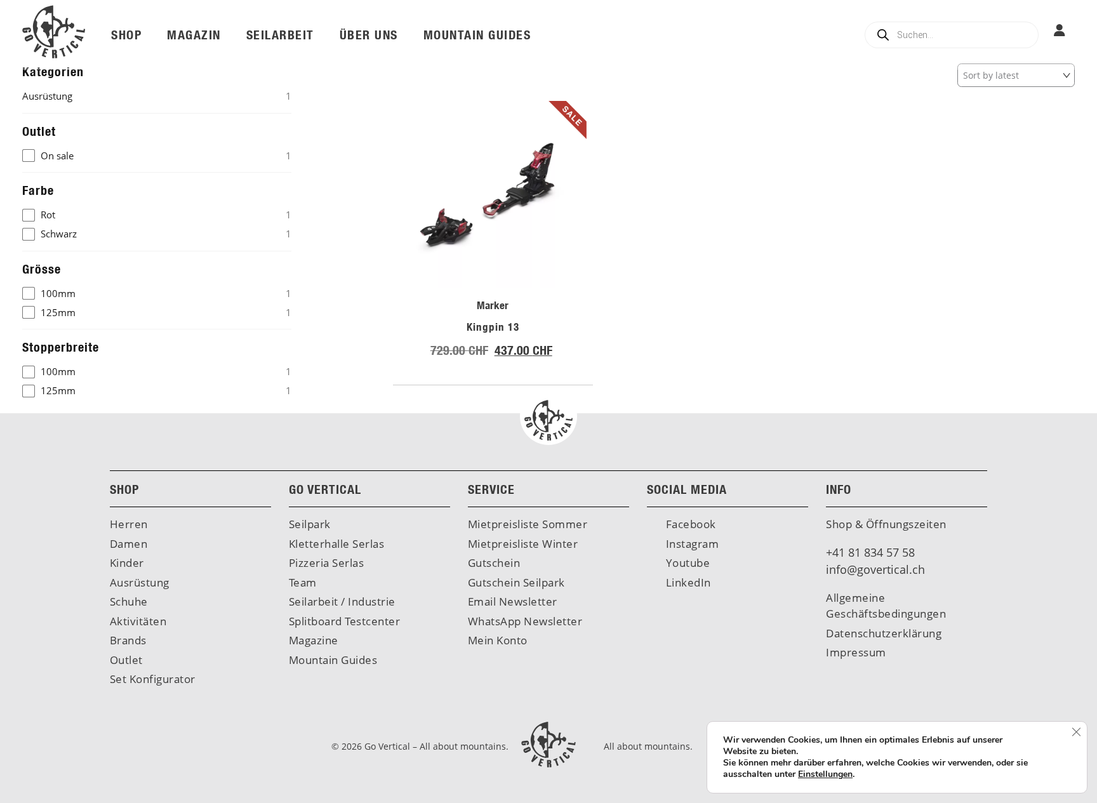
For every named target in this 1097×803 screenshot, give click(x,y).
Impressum (856, 652)
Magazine (313, 640)
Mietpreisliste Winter (523, 543)
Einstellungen (825, 774)
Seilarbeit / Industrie (342, 601)
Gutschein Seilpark (516, 582)
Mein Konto (498, 640)
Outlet (126, 660)
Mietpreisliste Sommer (528, 524)
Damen (129, 543)
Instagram (691, 543)
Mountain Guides (333, 660)
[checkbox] (156, 156)
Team (303, 582)
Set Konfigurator (153, 679)
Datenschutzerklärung (883, 633)
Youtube (686, 562)
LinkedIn (687, 582)
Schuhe (129, 601)
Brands (128, 640)
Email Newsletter (512, 601)
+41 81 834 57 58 (870, 552)
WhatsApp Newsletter (525, 621)
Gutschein (494, 562)
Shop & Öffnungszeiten (886, 524)
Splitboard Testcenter (345, 621)
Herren (129, 524)
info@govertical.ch (875, 569)
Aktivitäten (138, 621)
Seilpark (310, 524)
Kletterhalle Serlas (337, 543)
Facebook (689, 524)
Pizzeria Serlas (326, 562)
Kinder (127, 562)
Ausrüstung (140, 582)
